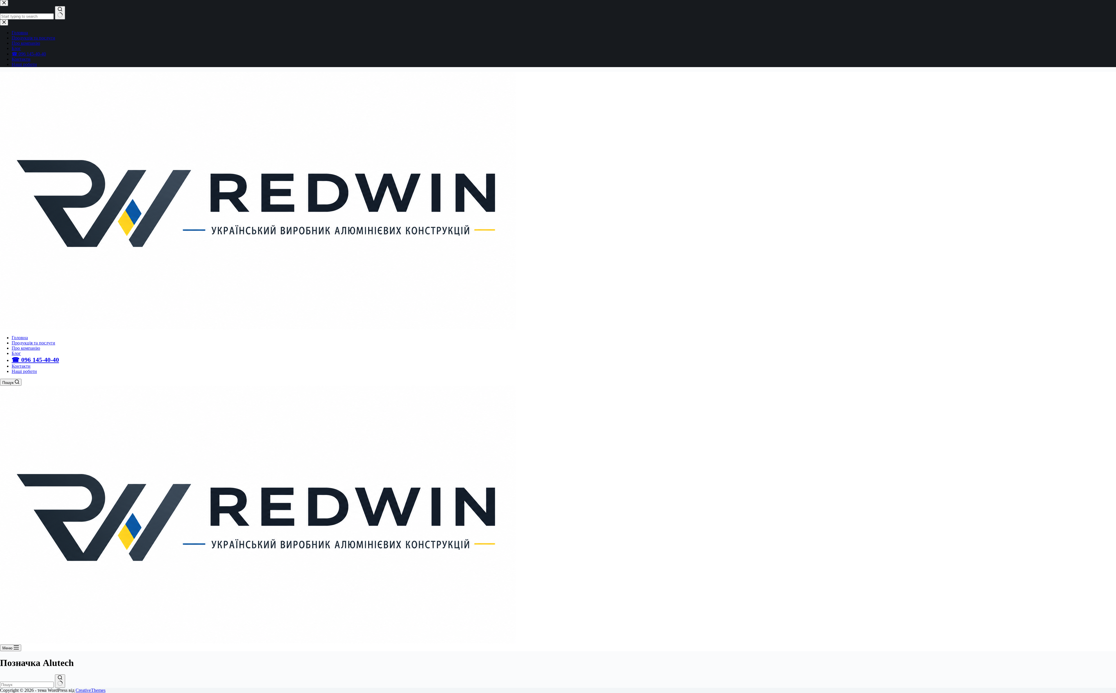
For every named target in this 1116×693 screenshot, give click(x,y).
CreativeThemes (90, 690)
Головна (20, 337)
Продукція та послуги (33, 342)
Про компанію (26, 348)
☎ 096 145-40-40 (35, 359)
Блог (16, 353)
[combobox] (27, 685)
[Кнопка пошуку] (60, 681)
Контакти (21, 366)
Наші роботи (24, 371)
